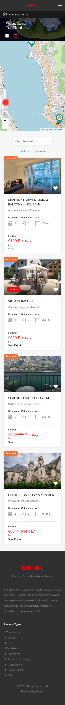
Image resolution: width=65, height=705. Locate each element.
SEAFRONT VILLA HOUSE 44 (28, 398)
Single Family (16, 669)
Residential (12, 648)
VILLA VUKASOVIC (21, 301)
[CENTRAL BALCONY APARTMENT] (59, 119)
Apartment (14, 653)
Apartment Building (19, 659)
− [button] (5, 126)
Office (11, 637)
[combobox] (32, 141)
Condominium (16, 664)
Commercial (13, 632)
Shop (11, 643)
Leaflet (44, 129)
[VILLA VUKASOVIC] (32, 42)
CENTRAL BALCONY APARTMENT (32, 495)
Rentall (40, 691)
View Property (32, 186)
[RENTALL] (32, 6)
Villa (10, 675)
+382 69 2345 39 (18, 14)
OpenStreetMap (57, 129)
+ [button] (5, 120)
